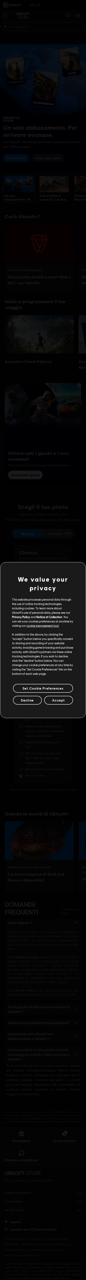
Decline (27, 700)
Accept (58, 700)
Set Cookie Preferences (43, 688)
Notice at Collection (49, 617)
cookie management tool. (42, 625)
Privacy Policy (21, 617)
